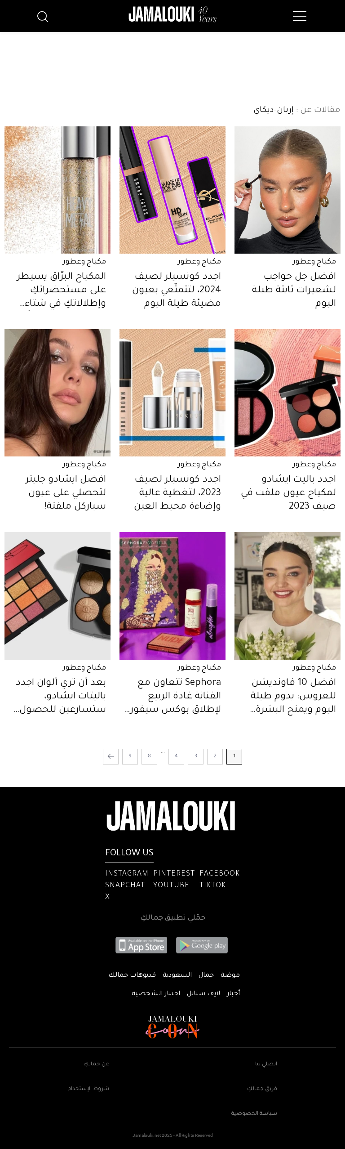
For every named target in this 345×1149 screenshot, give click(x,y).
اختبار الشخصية (156, 994)
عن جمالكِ (96, 1065)
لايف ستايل (203, 994)
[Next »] (111, 757)
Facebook (219, 874)
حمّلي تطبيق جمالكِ (172, 918)
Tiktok (212, 886)
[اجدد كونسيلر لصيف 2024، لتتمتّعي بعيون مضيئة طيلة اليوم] (172, 190)
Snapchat (125, 886)
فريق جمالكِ (262, 1089)
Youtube (171, 886)
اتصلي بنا (266, 1065)
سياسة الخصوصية (254, 1114)
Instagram (127, 874)
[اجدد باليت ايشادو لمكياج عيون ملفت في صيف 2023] (287, 392)
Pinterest (174, 874)
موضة (230, 975)
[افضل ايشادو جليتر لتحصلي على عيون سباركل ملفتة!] (57, 392)
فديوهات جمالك (132, 975)
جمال (206, 975)
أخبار (233, 994)
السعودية (177, 975)
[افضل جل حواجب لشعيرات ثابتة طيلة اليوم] (287, 190)
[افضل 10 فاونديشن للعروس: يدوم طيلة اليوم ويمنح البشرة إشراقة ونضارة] (287, 595)
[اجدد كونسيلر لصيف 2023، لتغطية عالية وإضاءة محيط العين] (172, 392)
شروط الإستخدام (88, 1089)
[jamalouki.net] (172, 14)
